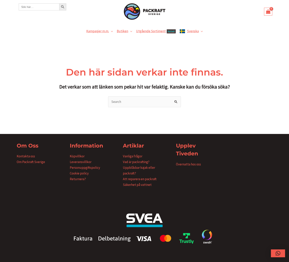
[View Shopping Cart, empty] (268, 12)
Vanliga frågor (132, 156)
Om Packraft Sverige (31, 162)
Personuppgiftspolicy (85, 167)
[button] (111, 31)
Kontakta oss (26, 156)
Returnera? (78, 179)
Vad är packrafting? (136, 162)
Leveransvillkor (80, 162)
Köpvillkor (77, 156)
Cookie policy (79, 173)
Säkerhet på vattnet (137, 185)
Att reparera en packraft (139, 179)
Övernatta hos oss (188, 164)
